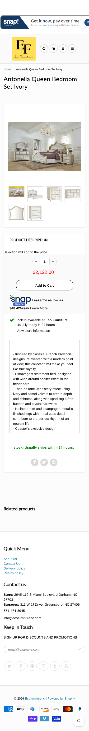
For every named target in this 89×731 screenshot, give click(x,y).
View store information (33, 331)
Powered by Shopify (61, 698)
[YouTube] (66, 666)
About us (10, 559)
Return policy (13, 573)
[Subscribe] (79, 649)
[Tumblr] (55, 666)
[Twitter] (9, 666)
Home (7, 69)
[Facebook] (20, 666)
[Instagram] (43, 666)
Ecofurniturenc (35, 698)
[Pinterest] (32, 666)
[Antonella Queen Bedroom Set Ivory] (44, 146)
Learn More (39, 308)
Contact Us (12, 563)
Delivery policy (14, 568)
